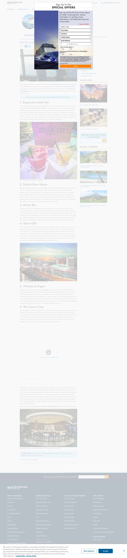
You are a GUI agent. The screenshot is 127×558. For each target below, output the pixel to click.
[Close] (124, 551)
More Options (89, 551)
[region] (63, 551)
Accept (105, 551)
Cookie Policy (20, 556)
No (71, 49)
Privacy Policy (64, 63)
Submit (75, 66)
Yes (63, 49)
